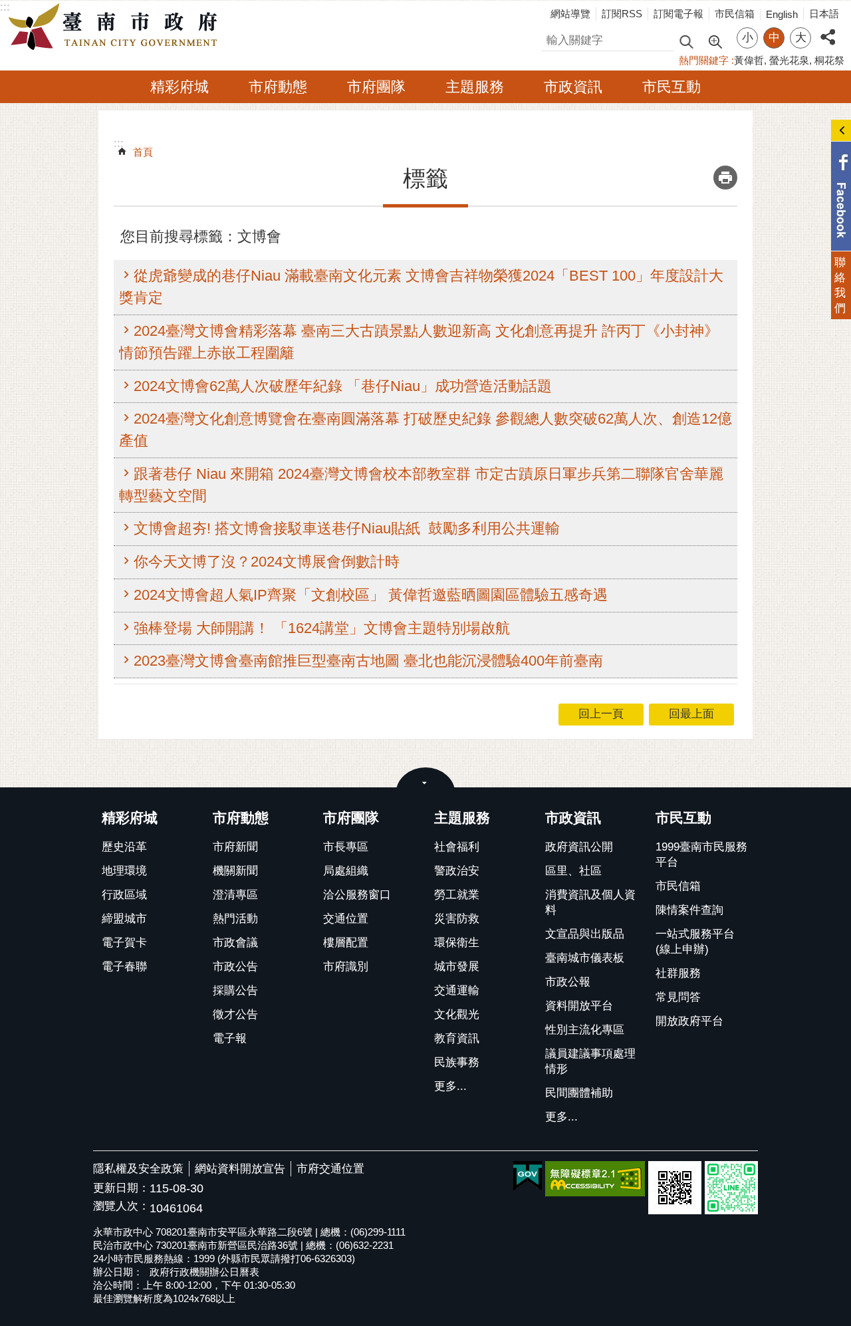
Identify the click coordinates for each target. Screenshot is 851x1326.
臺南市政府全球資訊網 (116, 27)
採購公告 (235, 990)
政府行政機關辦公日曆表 (204, 1271)
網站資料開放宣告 (240, 1168)
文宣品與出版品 (584, 934)
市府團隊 (376, 86)
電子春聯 (124, 966)
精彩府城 (179, 86)
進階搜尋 (714, 40)
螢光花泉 (789, 60)
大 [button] (800, 37)
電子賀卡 (124, 942)
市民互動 (671, 86)
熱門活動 (235, 918)
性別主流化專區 (584, 1029)
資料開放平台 (579, 1005)
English (782, 14)
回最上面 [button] (691, 714)
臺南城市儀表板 (584, 958)
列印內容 (725, 178)
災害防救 (456, 918)
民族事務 (456, 1062)
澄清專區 (235, 894)
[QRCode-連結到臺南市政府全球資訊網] (674, 1187)
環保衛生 (456, 942)
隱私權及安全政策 (138, 1168)
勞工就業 (456, 894)
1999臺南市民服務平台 (701, 854)
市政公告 (235, 966)
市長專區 (345, 847)
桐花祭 (829, 60)
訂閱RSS (622, 13)
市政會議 (235, 942)
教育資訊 (456, 1038)
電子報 (230, 1038)
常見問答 (678, 997)
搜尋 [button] (686, 41)
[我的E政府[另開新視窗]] (527, 1176)
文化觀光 (456, 1014)
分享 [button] (827, 29)
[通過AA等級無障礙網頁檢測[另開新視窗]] (595, 1178)
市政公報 (567, 982)
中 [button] (774, 37)
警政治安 (456, 870)
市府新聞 (235, 847)
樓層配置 (345, 942)
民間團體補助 (579, 1093)
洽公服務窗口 (357, 894)
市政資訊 (573, 86)
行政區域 (124, 894)
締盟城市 (124, 918)
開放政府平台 (689, 1021)
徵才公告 (235, 1014)
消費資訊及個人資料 (590, 902)
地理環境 (124, 870)
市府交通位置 (330, 1168)
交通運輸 (456, 990)
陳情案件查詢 (689, 910)
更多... (450, 1086)
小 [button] (747, 37)
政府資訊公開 (579, 847)
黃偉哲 (749, 60)
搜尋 (552, 38)
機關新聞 (235, 870)
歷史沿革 (124, 847)
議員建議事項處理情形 (590, 1061)
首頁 (143, 152)
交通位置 (345, 918)
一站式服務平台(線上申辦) (695, 942)
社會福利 (456, 847)
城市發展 (456, 966)
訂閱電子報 (678, 13)
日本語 (824, 13)
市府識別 (345, 966)
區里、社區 (573, 870)
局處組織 (345, 870)
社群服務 (678, 973)
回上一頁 (601, 714)
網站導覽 (570, 13)
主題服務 (474, 86)
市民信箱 (735, 13)
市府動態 (278, 86)
